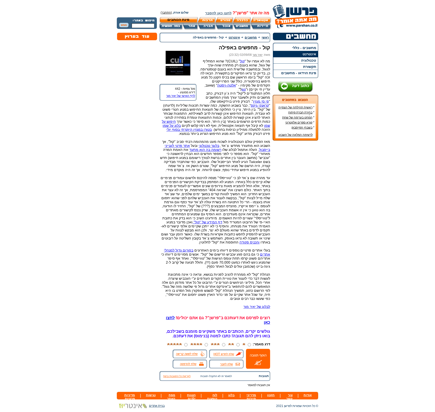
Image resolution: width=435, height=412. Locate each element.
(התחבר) (166, 12)
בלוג (231, 395)
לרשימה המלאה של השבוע (295, 135)
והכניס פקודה (249, 242)
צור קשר (289, 396)
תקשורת (309, 67)
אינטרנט (309, 54)
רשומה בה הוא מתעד (205, 150)
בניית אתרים (157, 405)
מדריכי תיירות (251, 396)
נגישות (151, 395)
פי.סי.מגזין (261, 101)
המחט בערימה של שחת (297, 117)
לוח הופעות (212, 396)
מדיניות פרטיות (129, 396)
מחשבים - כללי (304, 48)
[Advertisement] (295, 219)
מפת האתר (171, 396)
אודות (308, 395)
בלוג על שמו (172, 125)
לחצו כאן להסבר (218, 13)
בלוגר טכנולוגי (209, 146)
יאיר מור (257, 55)
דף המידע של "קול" (207, 222)
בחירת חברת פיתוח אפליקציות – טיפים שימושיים (296, 114)
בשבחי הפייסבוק (302, 127)
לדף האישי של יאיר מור (180, 96)
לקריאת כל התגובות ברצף (177, 376)
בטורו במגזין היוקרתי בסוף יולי (189, 130)
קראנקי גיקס (260, 105)
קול (242, 61)
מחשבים (251, 37)
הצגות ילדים (191, 396)
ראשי (265, 37)
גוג (244, 89)
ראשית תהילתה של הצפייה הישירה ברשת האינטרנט (296, 109)
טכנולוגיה (308, 60)
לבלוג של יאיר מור (256, 307)
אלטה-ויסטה (226, 85)
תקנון (271, 395)
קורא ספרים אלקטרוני (298, 122)
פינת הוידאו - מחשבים (298, 73)
